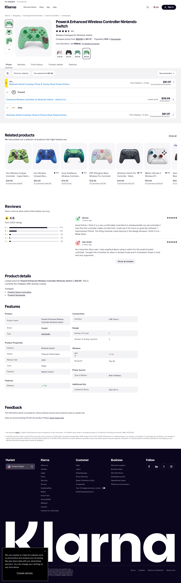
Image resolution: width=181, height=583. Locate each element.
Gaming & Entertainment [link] (32, 16)
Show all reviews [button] (125, 261)
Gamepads (116, 39)
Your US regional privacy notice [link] (88, 488)
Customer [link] (82, 460)
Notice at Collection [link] (155, 570)
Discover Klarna (30, 7)
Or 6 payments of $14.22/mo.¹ (161, 84)
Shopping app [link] (81, 473)
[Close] (45, 551)
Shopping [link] (16, 16)
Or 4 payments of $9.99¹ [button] (14, 183)
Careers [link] (44, 469)
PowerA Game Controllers (19, 292)
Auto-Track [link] (45, 496)
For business (22, 2)
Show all (173, 136)
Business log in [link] (117, 469)
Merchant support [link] (118, 465)
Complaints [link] (80, 484)
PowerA (44, 328)
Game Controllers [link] (52, 16)
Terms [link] (133, 570)
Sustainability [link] (46, 488)
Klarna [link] (7, 16)
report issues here (56, 418)
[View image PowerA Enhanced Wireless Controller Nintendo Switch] (9, 24)
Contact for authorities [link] (50, 511)
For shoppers (10, 2)
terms (17, 432)
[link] (149, 466)
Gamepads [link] (66, 16)
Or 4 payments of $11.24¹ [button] (125, 183)
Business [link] (117, 460)
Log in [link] (78, 469)
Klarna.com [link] (170, 570)
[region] (25, 564)
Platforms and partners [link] (120, 484)
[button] (156, 7)
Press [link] (43, 477)
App (48, 7)
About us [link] (44, 465)
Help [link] (78, 465)
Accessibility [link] (46, 499)
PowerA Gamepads (16, 295)
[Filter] (7, 73)
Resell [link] (43, 492)
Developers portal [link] (118, 477)
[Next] (172, 163)
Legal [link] (43, 473)
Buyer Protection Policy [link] (85, 480)
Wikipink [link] (44, 503)
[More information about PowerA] (7, 92)
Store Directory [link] (82, 477)
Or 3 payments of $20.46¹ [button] (42, 183)
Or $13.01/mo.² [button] (67, 183)
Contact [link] (44, 507)
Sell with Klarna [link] (117, 473)
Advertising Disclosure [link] (84, 492)
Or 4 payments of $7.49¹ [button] (97, 183)
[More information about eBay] (7, 107)
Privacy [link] (44, 484)
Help (55, 7)
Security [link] (44, 480)
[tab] (9, 64)
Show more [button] (80, 234)
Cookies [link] (142, 570)
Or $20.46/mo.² (165, 101)
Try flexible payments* (91, 44)
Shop (41, 7)
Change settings (25, 573)
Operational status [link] (118, 480)
